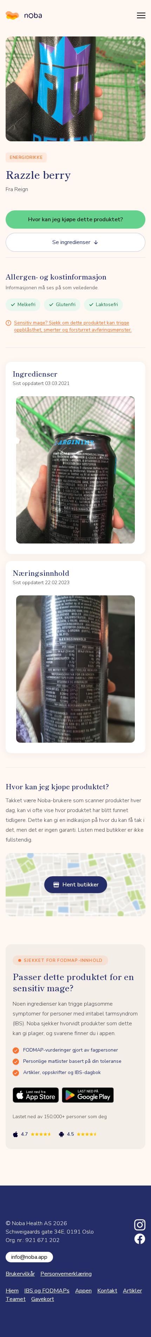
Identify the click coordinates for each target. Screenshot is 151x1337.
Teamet (16, 1299)
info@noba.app (29, 1257)
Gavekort (42, 1299)
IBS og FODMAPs (47, 1291)
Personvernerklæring (66, 1274)
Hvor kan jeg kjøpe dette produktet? (75, 219)
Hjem (12, 1291)
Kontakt (107, 1291)
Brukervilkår (20, 1274)
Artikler (132, 1291)
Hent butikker (81, 885)
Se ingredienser (71, 242)
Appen (83, 1291)
